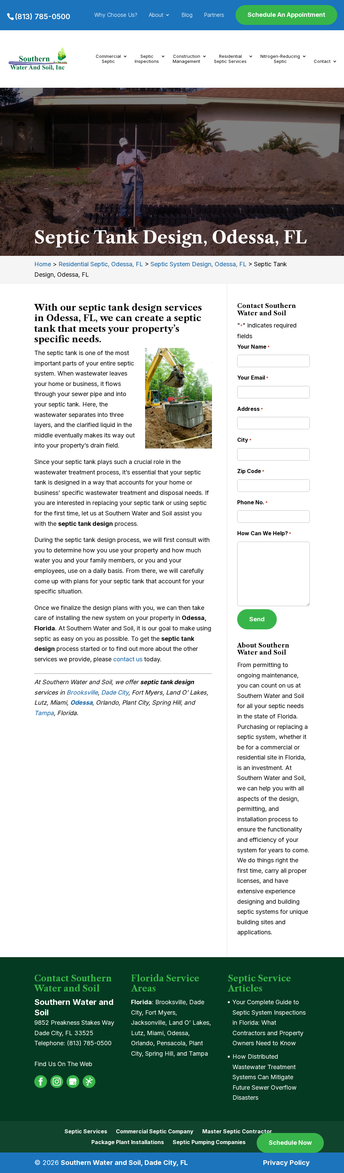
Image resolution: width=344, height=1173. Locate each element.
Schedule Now (290, 1142)
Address (250, 408)
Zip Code (250, 471)
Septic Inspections (147, 59)
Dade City (114, 692)
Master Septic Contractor (237, 1131)
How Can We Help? (264, 533)
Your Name (253, 346)
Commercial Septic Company (155, 1131)
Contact (322, 61)
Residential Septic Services (230, 59)
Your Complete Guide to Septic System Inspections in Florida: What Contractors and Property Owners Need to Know (269, 1023)
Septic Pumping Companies (209, 1142)
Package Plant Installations (127, 1142)
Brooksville (82, 692)
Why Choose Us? (115, 15)
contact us (127, 659)
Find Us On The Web (63, 1063)
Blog (186, 15)
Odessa (81, 702)
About (156, 15)
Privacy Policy (286, 1163)
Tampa (44, 712)
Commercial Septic (108, 59)
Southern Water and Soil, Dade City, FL (124, 1163)
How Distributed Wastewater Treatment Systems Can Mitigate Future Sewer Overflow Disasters (264, 1077)
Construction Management (186, 59)
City (244, 439)
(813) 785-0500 (42, 16)
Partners (214, 15)
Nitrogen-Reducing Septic (280, 59)
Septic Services (85, 1131)
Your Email (252, 377)
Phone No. (252, 502)
